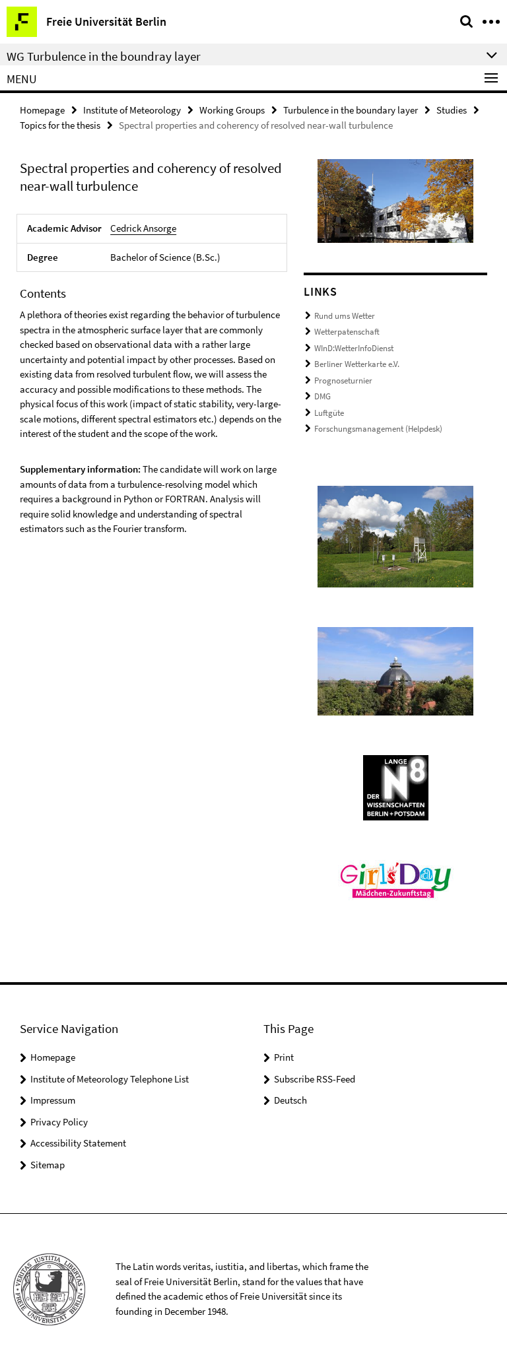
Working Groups (232, 110)
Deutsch (290, 1100)
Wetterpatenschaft (347, 331)
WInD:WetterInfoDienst (353, 348)
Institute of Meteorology (132, 110)
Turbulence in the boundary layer (350, 110)
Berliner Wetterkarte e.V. (356, 364)
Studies (451, 110)
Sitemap (47, 1164)
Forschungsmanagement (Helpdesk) (378, 428)
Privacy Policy (59, 1121)
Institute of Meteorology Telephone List (109, 1079)
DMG (322, 396)
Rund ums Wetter (344, 315)
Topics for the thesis (60, 125)
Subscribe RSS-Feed (314, 1079)
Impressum (52, 1100)
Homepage (42, 110)
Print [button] (284, 1057)
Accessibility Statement (78, 1143)
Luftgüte (329, 412)
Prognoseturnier (343, 380)
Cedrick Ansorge (143, 228)
